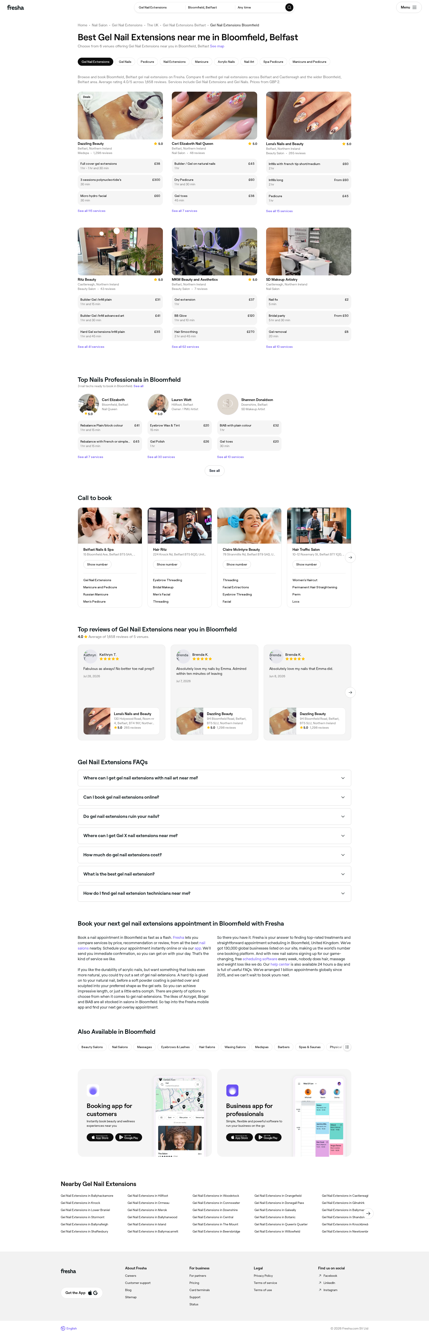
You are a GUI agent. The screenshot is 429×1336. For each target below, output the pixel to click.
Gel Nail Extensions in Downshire (215, 1210)
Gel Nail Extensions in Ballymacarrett (153, 1231)
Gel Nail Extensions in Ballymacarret (347, 1210)
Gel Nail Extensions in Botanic (275, 1217)
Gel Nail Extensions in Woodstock (216, 1195)
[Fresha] (15, 7)
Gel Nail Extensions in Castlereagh (345, 1195)
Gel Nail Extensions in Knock (80, 1203)
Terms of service (265, 1283)
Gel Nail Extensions (127, 25)
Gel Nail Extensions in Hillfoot (148, 1195)
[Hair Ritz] (180, 557)
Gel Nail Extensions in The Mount (215, 1224)
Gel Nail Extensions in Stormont (82, 1217)
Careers (130, 1275)
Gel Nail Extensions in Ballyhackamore (87, 1195)
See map (217, 46)
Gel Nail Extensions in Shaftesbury (84, 1231)
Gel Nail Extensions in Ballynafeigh (84, 1224)
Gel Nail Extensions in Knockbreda (345, 1224)
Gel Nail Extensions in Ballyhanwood (152, 1217)
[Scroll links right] (368, 1213)
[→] (350, 557)
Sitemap (131, 1297)
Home (82, 25)
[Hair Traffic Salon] (319, 557)
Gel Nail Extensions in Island (147, 1224)
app (198, 948)
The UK (152, 25)
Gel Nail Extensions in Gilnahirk (343, 1203)
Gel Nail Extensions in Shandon (343, 1217)
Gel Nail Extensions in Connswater (216, 1203)
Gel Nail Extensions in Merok (147, 1210)
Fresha (178, 937)
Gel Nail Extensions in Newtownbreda (348, 1231)
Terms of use (263, 1290)
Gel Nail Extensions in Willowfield (277, 1231)
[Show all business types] (347, 1047)
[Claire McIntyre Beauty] (249, 557)
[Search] (289, 7)
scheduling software (260, 959)
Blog (128, 1290)
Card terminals (199, 1290)
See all (214, 471)
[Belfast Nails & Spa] (110, 557)
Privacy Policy (263, 1275)
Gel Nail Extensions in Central (213, 1217)
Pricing (194, 1283)
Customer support (138, 1283)
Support (194, 1297)
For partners (197, 1275)
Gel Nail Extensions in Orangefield (277, 1195)
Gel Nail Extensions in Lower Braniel (85, 1210)
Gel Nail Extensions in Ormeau (148, 1203)
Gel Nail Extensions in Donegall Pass (279, 1203)
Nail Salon (99, 25)
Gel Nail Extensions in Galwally (275, 1210)
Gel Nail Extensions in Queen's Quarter (281, 1224)
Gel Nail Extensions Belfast (184, 25)
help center (280, 964)
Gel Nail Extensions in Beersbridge (216, 1231)
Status (193, 1304)
